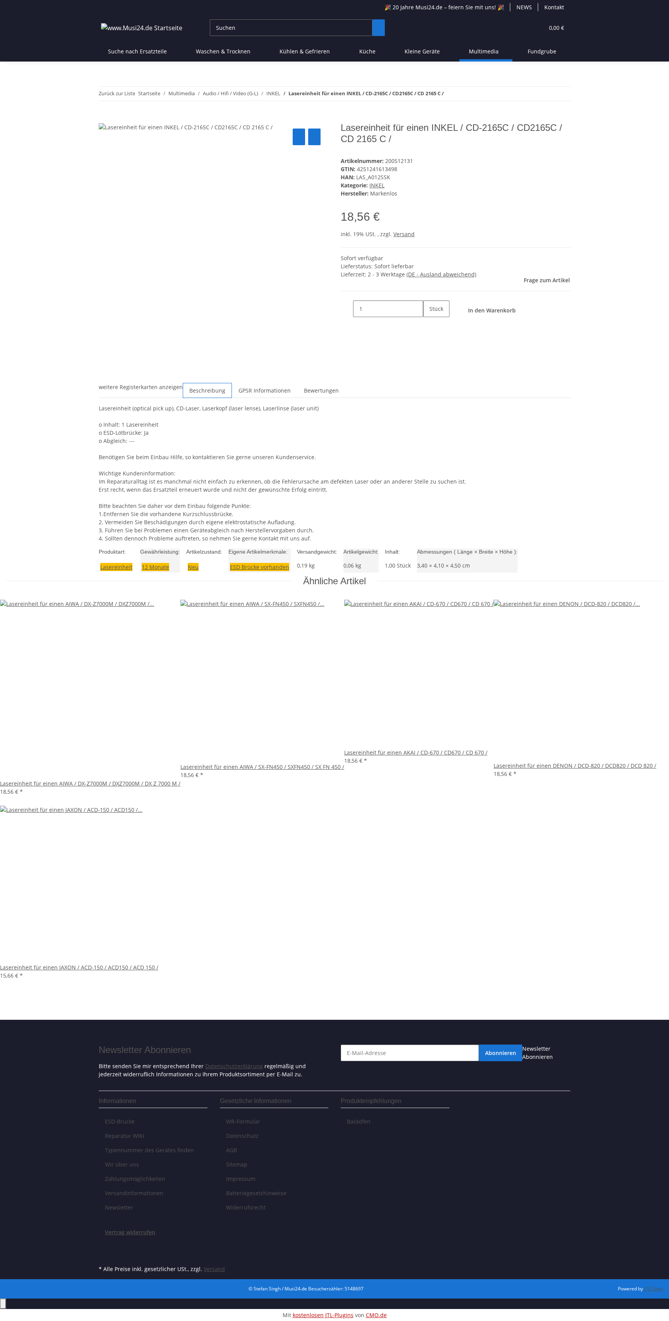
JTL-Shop (653, 1288)
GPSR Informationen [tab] (264, 390)
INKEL (376, 185)
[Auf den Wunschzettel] (314, 137)
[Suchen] (378, 27)
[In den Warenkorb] (105, 118)
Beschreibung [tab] (207, 390)
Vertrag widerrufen (130, 1232)
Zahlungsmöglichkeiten (135, 1178)
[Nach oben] (3, 1304)
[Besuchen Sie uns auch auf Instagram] (105, 1254)
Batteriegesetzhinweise (256, 1193)
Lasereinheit (116, 567)
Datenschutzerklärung (234, 1066)
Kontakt (554, 7)
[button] (522, 27)
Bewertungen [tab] (321, 390)
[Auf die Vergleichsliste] (299, 137)
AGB (231, 1150)
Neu (193, 567)
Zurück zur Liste (117, 93)
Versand (404, 234)
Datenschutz (242, 1135)
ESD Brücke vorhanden (259, 567)
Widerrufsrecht (246, 1207)
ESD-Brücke (120, 1121)
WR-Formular (243, 1121)
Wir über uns (122, 1164)
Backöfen (359, 1121)
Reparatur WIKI (124, 1135)
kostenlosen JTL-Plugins (323, 1315)
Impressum (241, 1178)
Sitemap (236, 1164)
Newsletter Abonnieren (537, 1052)
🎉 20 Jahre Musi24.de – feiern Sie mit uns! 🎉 (444, 7)
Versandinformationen (134, 1193)
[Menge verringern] (347, 308)
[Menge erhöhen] (429, 325)
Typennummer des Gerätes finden (149, 1150)
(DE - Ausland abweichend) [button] (441, 274)
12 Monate (155, 567)
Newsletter (119, 1207)
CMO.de (376, 1315)
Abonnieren (500, 1053)
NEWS (524, 7)
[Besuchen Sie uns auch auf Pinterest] (105, 1245)
